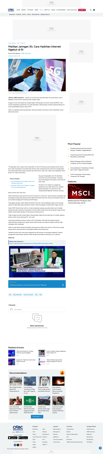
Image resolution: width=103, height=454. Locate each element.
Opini (34, 439)
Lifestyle (44, 431)
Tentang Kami (70, 429)
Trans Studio (56, 442)
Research (44, 437)
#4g (36, 294)
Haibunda (89, 434)
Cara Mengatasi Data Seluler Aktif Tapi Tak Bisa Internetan (22, 182)
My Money (35, 429)
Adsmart (55, 434)
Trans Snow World (58, 439)
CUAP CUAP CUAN (72, 10)
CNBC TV (82, 10)
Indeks (34, 444)
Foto (43, 439)
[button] (70, 192)
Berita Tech (23, 43)
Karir (68, 437)
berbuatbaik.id (57, 429)
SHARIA (53, 10)
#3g (10, 294)
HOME (18, 10)
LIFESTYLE (47, 10)
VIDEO (29, 14)
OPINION (18, 14)
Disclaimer (69, 439)
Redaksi (68, 431)
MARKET (23, 10)
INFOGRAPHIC (36, 14)
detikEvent (56, 437)
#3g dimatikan (17, 294)
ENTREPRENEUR (61, 10)
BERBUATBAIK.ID (45, 14)
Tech (18, 43)
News (43, 429)
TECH (41, 10)
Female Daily (90, 439)
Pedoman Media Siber (72, 434)
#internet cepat (28, 294)
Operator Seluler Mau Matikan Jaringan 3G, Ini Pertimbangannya (23, 186)
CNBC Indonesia (12, 43)
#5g (40, 294)
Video (34, 442)
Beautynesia (90, 437)
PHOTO (24, 14)
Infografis (44, 442)
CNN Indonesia (90, 429)
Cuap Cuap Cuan (37, 437)
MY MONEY (30, 10)
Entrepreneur (45, 434)
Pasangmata (56, 431)
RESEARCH (12, 14)
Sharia (34, 434)
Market (34, 447)
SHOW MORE (36, 416)
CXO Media (89, 442)
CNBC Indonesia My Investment (75, 442)
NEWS (36, 10)
